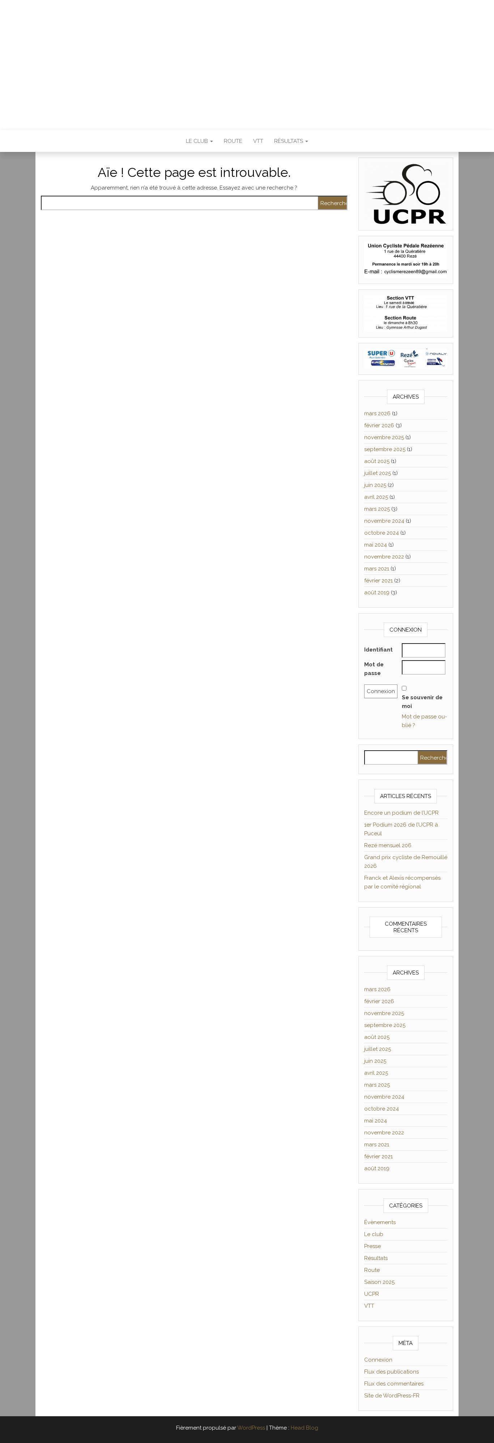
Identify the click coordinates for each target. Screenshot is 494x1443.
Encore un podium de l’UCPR (401, 813)
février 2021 (378, 580)
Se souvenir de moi (422, 701)
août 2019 (376, 592)
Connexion (378, 1360)
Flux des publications (391, 1371)
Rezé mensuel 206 (388, 845)
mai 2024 (375, 545)
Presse (372, 1246)
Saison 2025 (379, 1282)
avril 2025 (376, 497)
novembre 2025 (384, 437)
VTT (258, 141)
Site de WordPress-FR (392, 1395)
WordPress (251, 1428)
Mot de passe (374, 668)
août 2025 (376, 461)
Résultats (289, 141)
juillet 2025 (377, 473)
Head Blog (304, 1428)
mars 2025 (377, 509)
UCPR (371, 1294)
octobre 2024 (381, 533)
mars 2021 (376, 568)
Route (233, 141)
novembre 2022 (384, 556)
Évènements (380, 1222)
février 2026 (379, 425)
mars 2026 (377, 413)
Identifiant (378, 649)
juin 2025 (375, 485)
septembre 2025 (384, 449)
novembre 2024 (384, 521)
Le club (197, 141)
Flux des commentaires (393, 1383)
